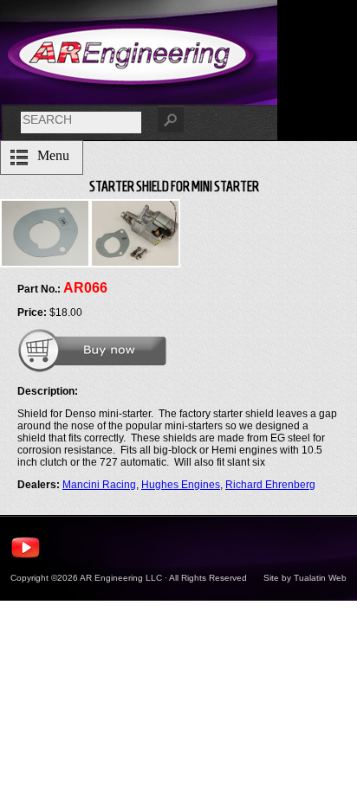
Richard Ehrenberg (270, 485)
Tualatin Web (320, 578)
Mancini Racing (99, 485)
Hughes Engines (180, 485)
